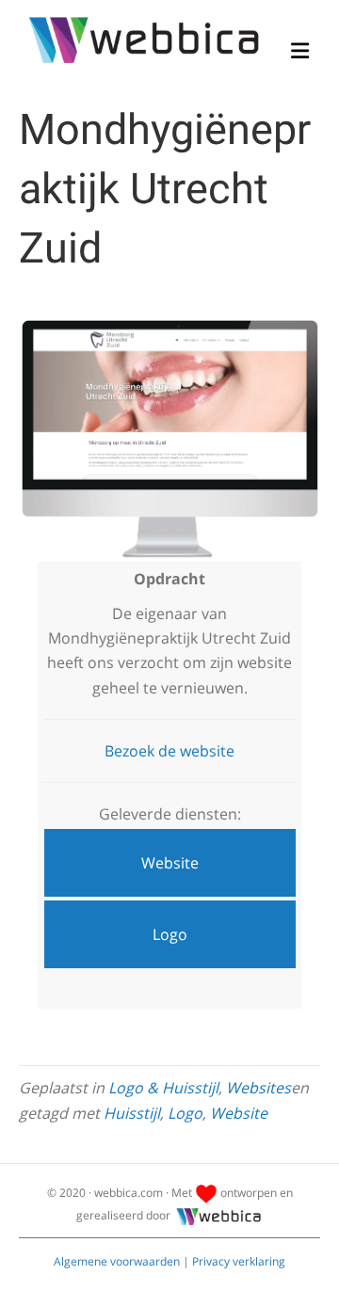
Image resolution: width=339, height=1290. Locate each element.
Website (238, 1113)
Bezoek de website (169, 751)
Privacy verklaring (238, 1261)
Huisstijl (132, 1113)
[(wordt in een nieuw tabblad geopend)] (169, 439)
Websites (258, 1087)
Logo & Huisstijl (163, 1087)
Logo (185, 1113)
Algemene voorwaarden (117, 1261)
